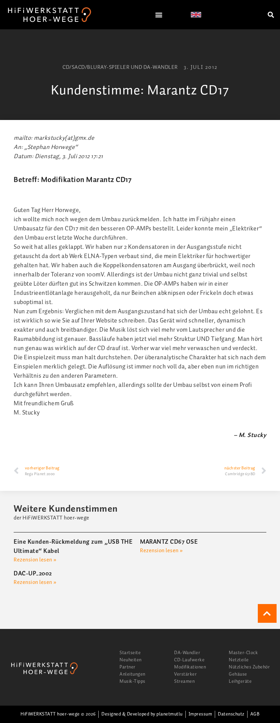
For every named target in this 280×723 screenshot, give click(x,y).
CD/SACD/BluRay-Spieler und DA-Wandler (120, 67)
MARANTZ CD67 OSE (169, 542)
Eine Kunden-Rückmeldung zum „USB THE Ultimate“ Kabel (73, 546)
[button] (159, 14)
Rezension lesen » (35, 560)
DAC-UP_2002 (33, 573)
